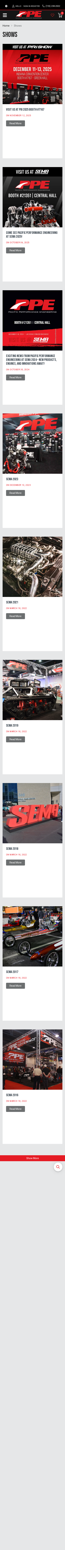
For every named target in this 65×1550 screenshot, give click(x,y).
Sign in (26, 6)
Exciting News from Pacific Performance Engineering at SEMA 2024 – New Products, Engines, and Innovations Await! (31, 360)
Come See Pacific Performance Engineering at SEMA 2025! (32, 235)
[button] (58, 1167)
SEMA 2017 (12, 972)
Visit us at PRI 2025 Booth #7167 (25, 109)
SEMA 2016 (12, 1095)
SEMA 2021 (12, 602)
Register (35, 6)
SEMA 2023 (12, 479)
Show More (32, 1158)
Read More (15, 123)
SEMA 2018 (12, 849)
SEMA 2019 (12, 725)
